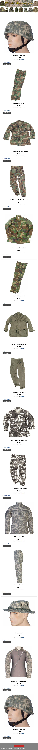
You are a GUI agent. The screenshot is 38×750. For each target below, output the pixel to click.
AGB (6, 748)
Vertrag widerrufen (19, 746)
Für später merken (6, 62)
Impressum (3, 748)
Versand (22, 59)
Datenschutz (16, 748)
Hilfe (20, 748)
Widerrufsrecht (10, 748)
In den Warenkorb (7, 64)
